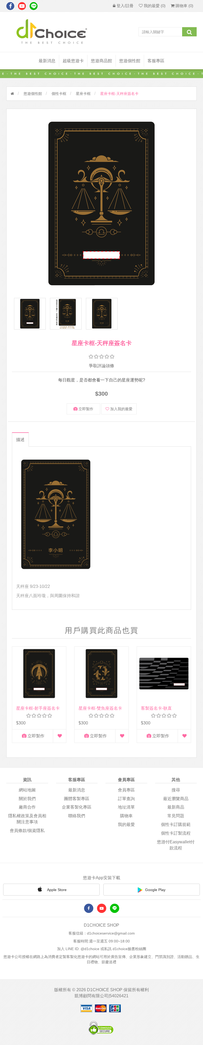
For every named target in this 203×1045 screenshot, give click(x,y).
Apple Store (56, 890)
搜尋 (176, 790)
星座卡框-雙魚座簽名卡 (100, 708)
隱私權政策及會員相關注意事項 (27, 819)
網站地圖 (27, 790)
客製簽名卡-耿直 (156, 708)
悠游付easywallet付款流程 (176, 845)
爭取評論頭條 (101, 366)
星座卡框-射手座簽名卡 (38, 708)
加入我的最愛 (120, 409)
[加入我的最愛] (59, 736)
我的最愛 (126, 824)
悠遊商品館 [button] (101, 61)
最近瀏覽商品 (175, 798)
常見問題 (175, 816)
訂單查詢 (126, 798)
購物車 (126, 816)
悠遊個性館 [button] (129, 61)
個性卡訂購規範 (176, 824)
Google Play (155, 890)
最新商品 (175, 807)
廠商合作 (27, 807)
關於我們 (27, 798)
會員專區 (126, 790)
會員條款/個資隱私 (27, 830)
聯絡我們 (76, 816)
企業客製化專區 (76, 807)
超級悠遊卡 (73, 61)
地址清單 (126, 807)
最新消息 (47, 61)
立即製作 (85, 409)
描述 (20, 439)
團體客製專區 (76, 798)
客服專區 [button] (155, 61)
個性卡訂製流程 (176, 833)
